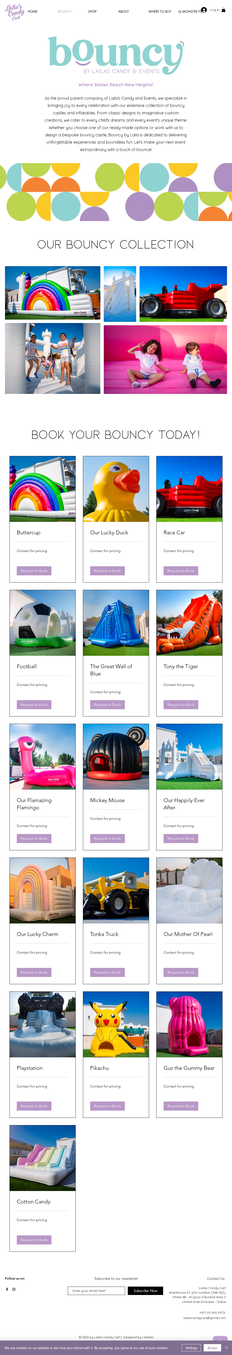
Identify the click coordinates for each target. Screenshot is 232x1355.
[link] (42, 532)
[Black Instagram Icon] (14, 1289)
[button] (223, 9)
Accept (212, 1347)
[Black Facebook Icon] (7, 1289)
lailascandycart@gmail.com (205, 1318)
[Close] (226, 1347)
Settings (191, 1347)
